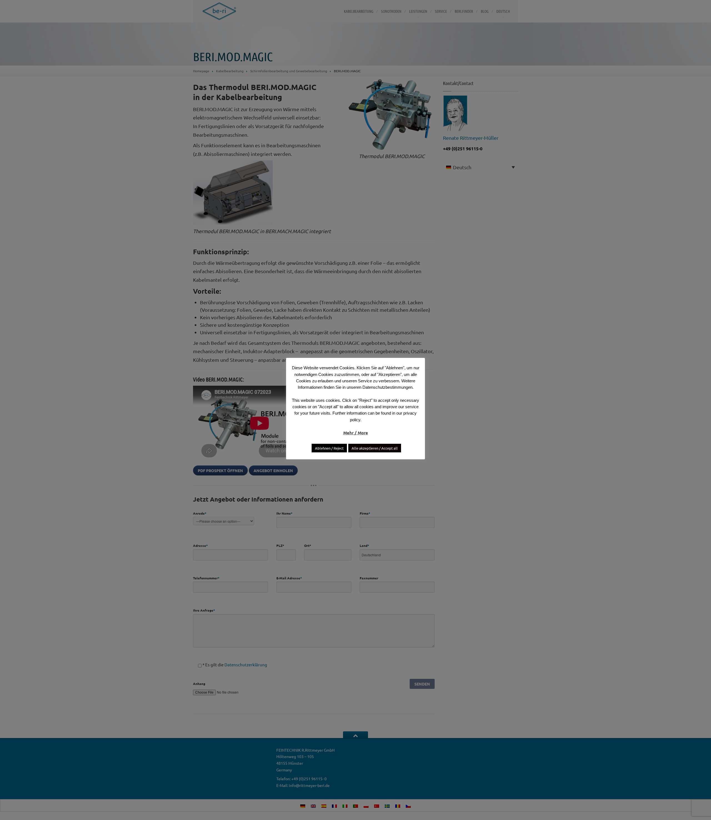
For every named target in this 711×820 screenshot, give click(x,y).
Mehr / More (355, 432)
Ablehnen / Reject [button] (329, 448)
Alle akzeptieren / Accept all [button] (375, 448)
